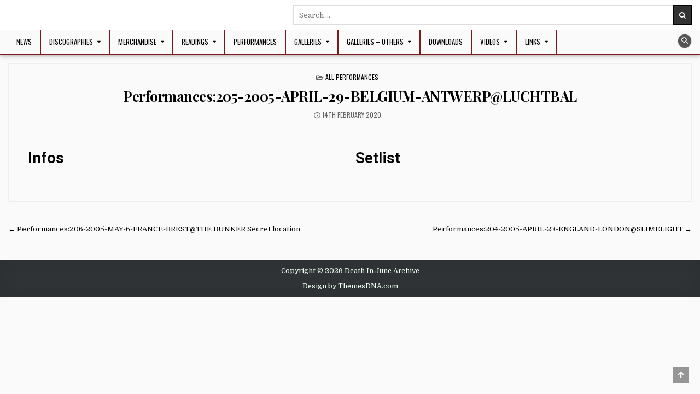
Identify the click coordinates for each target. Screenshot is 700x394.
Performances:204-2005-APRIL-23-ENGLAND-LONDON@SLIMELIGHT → (562, 229)
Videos (490, 41)
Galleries (308, 41)
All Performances (351, 77)
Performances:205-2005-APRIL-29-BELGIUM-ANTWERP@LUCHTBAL (350, 96)
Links (532, 41)
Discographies (71, 41)
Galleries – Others (375, 41)
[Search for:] (492, 15)
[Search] (684, 41)
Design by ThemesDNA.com (350, 286)
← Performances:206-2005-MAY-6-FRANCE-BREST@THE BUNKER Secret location (154, 229)
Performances (255, 41)
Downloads (446, 41)
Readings (195, 41)
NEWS (24, 41)
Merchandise (137, 41)
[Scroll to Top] (681, 375)
